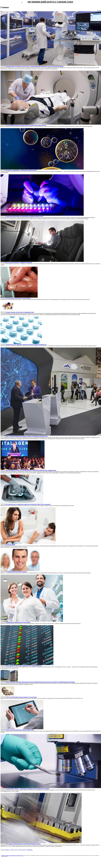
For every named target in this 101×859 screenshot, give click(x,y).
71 (14, 849)
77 (22, 849)
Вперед (30, 849)
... (10, 849)
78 (23, 849)
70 (12, 849)
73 (17, 849)
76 (21, 849)
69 (11, 849)
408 (28, 849)
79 (25, 849)
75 (19, 849)
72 (15, 849)
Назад (7, 849)
